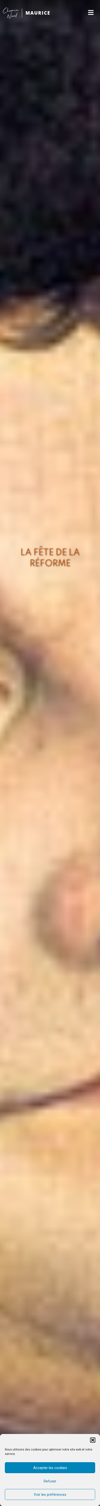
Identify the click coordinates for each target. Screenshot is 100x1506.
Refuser (50, 1481)
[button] (92, 1440)
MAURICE (37, 12)
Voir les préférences (50, 1494)
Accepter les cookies (50, 1468)
